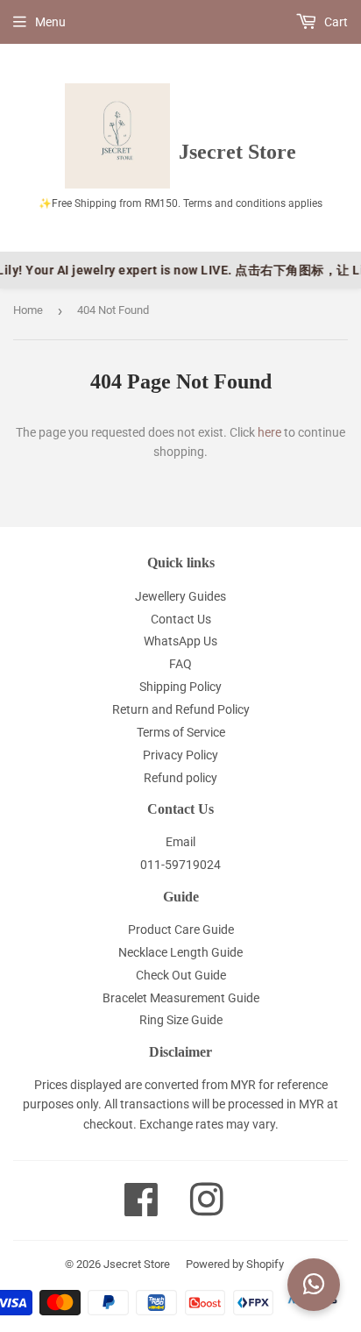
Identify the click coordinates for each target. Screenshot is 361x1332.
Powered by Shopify (235, 1264)
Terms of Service (181, 732)
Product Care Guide (181, 929)
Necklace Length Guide (180, 952)
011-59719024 (180, 865)
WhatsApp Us (180, 641)
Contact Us (181, 619)
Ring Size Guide (181, 1020)
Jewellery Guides (180, 596)
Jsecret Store (136, 1264)
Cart (335, 22)
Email (180, 842)
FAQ (180, 664)
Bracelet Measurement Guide (181, 998)
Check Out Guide (181, 975)
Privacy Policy (180, 755)
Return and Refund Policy (181, 709)
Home (28, 310)
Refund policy (180, 778)
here (269, 432)
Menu (50, 22)
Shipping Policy (180, 687)
